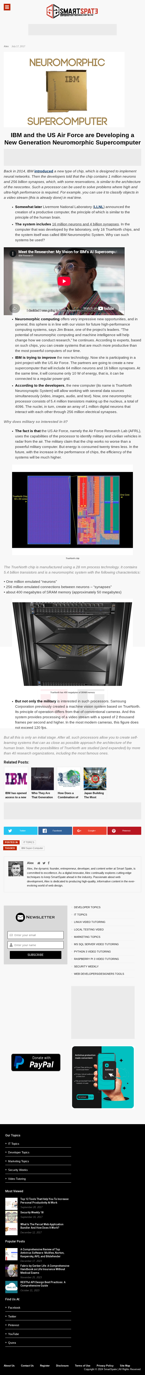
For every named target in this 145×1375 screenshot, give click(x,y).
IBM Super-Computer (32, 848)
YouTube (13, 1334)
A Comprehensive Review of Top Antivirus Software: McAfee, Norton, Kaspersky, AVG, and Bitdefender (42, 1253)
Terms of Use (82, 1365)
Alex (6, 46)
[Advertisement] (72, 29)
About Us (9, 1365)
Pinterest (13, 1325)
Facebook (14, 1307)
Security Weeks (18, 1169)
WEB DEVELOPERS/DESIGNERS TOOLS (99, 973)
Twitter (12, 1316)
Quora (12, 1342)
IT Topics (13, 1143)
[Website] (38, 863)
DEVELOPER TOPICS (87, 907)
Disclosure (62, 1365)
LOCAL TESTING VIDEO (89, 929)
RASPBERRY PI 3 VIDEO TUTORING (96, 958)
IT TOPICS (28, 842)
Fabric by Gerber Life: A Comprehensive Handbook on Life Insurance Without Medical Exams (44, 1269)
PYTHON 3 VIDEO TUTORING (92, 951)
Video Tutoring (17, 1178)
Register (45, 1365)
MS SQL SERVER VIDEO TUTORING (96, 944)
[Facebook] (49, 863)
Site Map (125, 1365)
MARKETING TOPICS (87, 936)
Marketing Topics (18, 1161)
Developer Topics (18, 1152)
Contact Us (27, 1365)
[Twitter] (44, 863)
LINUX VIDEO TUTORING (89, 921)
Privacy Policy (105, 1365)
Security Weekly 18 (31, 1212)
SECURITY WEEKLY (86, 966)
